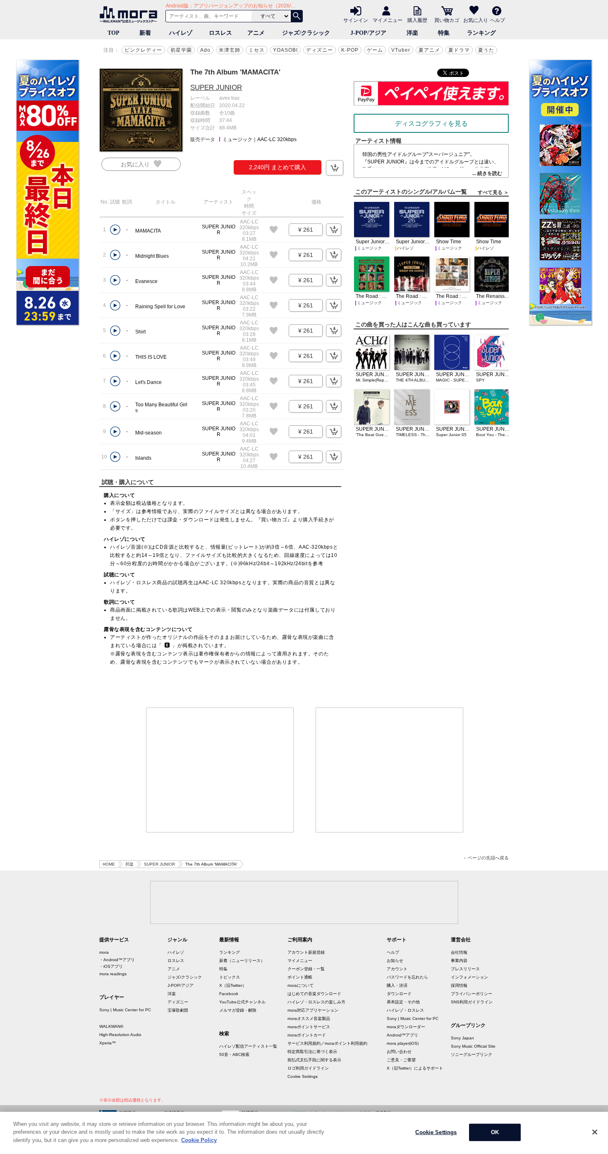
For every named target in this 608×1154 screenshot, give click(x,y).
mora (104, 952)
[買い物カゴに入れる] (334, 167)
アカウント (397, 969)
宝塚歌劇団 (178, 1010)
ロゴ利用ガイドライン (308, 1068)
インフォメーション (469, 977)
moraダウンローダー (406, 1026)
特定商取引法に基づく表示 (312, 1051)
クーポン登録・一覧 (306, 969)
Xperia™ (107, 1043)
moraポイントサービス (308, 1026)
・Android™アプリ (117, 959)
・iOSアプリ (111, 966)
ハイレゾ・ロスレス (405, 1010)
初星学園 (181, 50)
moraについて (300, 985)
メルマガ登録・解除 (237, 1010)
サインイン (355, 19)
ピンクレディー (143, 50)
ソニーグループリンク (471, 1054)
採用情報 (459, 985)
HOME (109, 864)
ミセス (257, 50)
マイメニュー (387, 19)
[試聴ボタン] (115, 230)
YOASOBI (285, 50)
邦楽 (129, 864)
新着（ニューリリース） (242, 960)
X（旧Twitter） (233, 985)
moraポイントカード (306, 1035)
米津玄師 (229, 50)
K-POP (350, 50)
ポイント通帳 (299, 977)
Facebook (228, 993)
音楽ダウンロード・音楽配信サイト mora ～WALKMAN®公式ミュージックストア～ (130, 14)
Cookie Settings (302, 1076)
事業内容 (459, 960)
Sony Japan (462, 1038)
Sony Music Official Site (473, 1046)
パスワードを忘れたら (407, 977)
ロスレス (220, 33)
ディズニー (319, 50)
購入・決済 (397, 985)
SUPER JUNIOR (216, 87)
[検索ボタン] (296, 16)
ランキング (481, 33)
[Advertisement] (220, 770)
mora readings (113, 974)
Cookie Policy (199, 1140)
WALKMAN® (111, 1026)
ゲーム (375, 50)
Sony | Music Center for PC (125, 1010)
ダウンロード (399, 993)
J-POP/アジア (368, 33)
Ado (205, 50)
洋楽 (412, 33)
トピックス (229, 977)
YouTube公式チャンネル (242, 1002)
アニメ (256, 33)
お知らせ (395, 960)
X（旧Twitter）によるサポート (415, 1068)
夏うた (486, 50)
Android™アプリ (402, 1035)
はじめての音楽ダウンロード (314, 993)
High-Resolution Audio (120, 1034)
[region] (304, 1133)
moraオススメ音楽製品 (308, 1018)
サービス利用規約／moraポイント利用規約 (327, 1043)
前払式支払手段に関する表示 (314, 1060)
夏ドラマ (459, 50)
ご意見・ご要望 (401, 1060)
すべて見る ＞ (493, 192)
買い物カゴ (446, 19)
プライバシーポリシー (471, 993)
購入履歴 (417, 19)
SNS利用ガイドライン (472, 1002)
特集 (444, 33)
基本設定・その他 (403, 1002)
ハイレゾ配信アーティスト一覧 (248, 1046)
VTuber (400, 50)
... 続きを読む (487, 173)
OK (495, 1132)
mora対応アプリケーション (312, 1010)
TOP (114, 33)
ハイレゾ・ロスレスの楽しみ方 (316, 1002)
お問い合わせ (399, 1051)
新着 (145, 33)
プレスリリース (465, 969)
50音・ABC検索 (234, 1054)
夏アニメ (429, 50)
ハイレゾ (180, 33)
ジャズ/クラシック (306, 33)
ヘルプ (497, 19)
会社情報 (459, 952)
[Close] (595, 1132)
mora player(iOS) (403, 1043)
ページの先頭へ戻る (488, 858)
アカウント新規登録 (306, 952)
